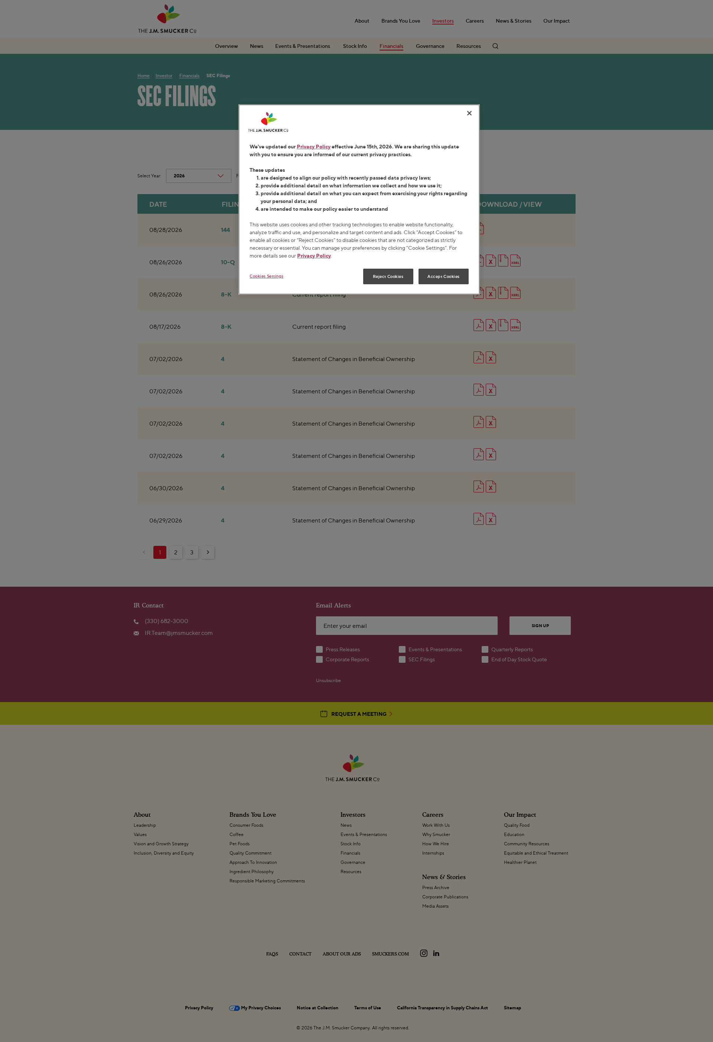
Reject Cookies (388, 276)
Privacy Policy (314, 146)
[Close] (469, 113)
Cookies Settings (266, 276)
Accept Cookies (443, 276)
